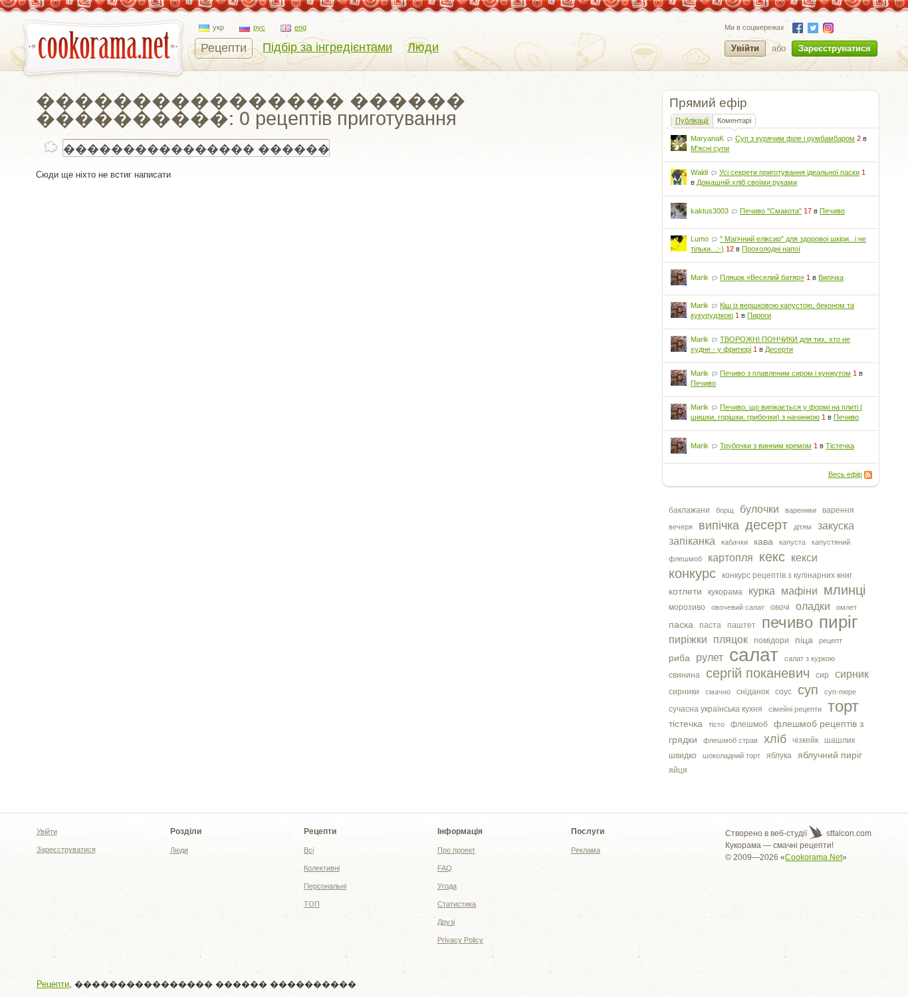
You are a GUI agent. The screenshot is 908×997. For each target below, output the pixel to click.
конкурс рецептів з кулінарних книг (787, 575)
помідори (771, 640)
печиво (787, 622)
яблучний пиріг (830, 755)
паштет (741, 625)
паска (681, 624)
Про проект (456, 850)
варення (838, 510)
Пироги (759, 315)
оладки (813, 606)
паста (710, 625)
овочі (780, 607)
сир (822, 675)
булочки (759, 509)
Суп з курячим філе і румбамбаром (795, 138)
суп (808, 689)
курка (761, 591)
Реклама (585, 850)
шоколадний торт (731, 756)
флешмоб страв (730, 740)
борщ (725, 510)
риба (679, 657)
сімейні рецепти (795, 709)
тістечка (686, 723)
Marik (700, 277)
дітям (803, 527)
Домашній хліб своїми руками (747, 182)
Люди (423, 47)
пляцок (730, 639)
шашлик (839, 740)
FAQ (444, 868)
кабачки (734, 542)
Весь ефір (845, 474)
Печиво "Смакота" (771, 211)
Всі (309, 850)
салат (753, 654)
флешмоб (749, 724)
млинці (844, 590)
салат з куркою (809, 658)
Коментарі (734, 120)
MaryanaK (707, 138)
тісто (717, 724)
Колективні (322, 868)
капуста (792, 542)
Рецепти (224, 48)
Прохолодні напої (771, 249)
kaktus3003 (710, 211)
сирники (684, 691)
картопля (730, 557)
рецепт (830, 640)
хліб (775, 739)
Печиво (832, 211)
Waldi (699, 172)
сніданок (753, 691)
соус (783, 691)
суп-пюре (840, 692)
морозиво (687, 607)
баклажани (689, 510)
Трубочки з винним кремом (766, 446)
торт (843, 706)
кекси (804, 557)
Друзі (446, 922)
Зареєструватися (834, 48)
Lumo (700, 239)
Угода (447, 886)
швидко (683, 755)
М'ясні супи (710, 148)
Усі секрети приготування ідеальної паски (789, 172)
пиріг (838, 622)
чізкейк (805, 740)
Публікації (692, 120)
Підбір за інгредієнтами (327, 47)
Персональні (325, 886)
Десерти (779, 349)
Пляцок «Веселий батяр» (762, 277)
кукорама (725, 592)
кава (763, 541)
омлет (846, 607)
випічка (719, 525)
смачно (718, 692)
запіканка (692, 541)
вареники (800, 510)
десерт (766, 524)
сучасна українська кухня (715, 709)
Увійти (745, 48)
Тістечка (840, 446)
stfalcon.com (847, 833)
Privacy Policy (460, 940)
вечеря (681, 527)
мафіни (799, 591)
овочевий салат (737, 607)
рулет (709, 657)
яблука (779, 755)
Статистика (456, 904)
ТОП (312, 904)
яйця (678, 770)
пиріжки (688, 639)
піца (804, 640)
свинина (684, 675)
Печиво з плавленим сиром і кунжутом (785, 373)
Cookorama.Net (813, 857)
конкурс (692, 573)
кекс (772, 556)
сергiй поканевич (758, 673)
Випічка (831, 277)
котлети (685, 591)
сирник (852, 674)
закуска (836, 525)
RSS (868, 475)
